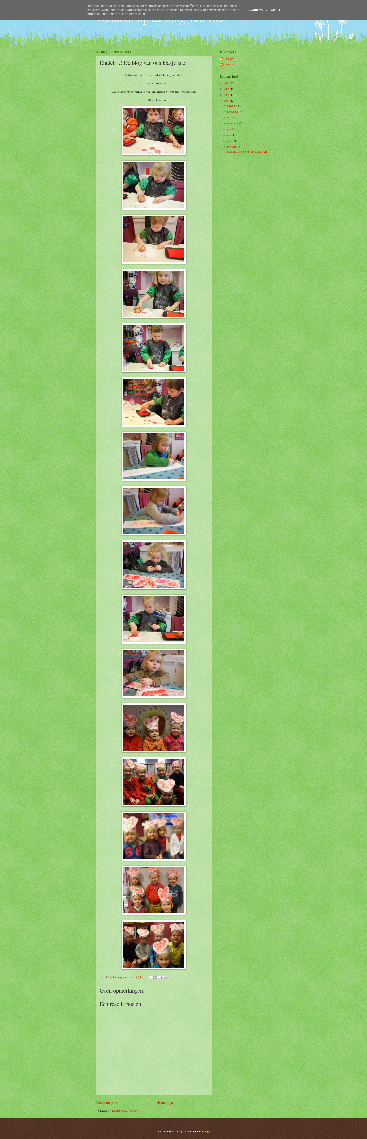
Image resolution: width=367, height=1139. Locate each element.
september (233, 123)
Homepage (165, 1102)
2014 (227, 100)
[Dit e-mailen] (151, 977)
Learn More (258, 9)
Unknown (229, 58)
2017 (227, 83)
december (232, 105)
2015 (227, 94)
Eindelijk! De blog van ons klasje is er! (246, 151)
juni (229, 129)
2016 (227, 89)
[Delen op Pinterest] (165, 977)
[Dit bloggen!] (155, 977)
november (233, 111)
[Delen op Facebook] (162, 977)
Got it (276, 9)
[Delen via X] (158, 977)
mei (229, 135)
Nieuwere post (106, 1102)
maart (230, 141)
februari (231, 146)
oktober (231, 117)
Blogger (206, 1131)
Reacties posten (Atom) (124, 1110)
